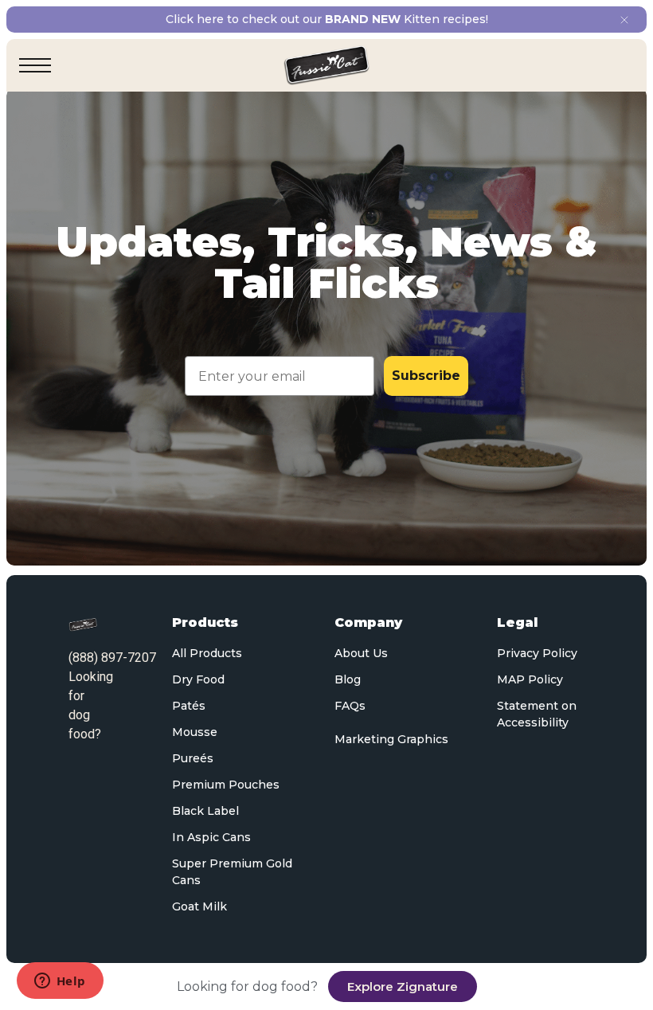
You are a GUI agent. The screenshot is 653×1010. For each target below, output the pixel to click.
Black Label (205, 811)
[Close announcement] (624, 19)
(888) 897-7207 (112, 657)
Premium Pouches (226, 784)
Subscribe (426, 375)
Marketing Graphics (391, 739)
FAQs (350, 706)
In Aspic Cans (211, 837)
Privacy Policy (537, 653)
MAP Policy (530, 679)
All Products (207, 653)
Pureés (192, 758)
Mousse (194, 732)
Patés (188, 706)
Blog (347, 679)
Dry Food (198, 679)
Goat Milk (199, 906)
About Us (361, 653)
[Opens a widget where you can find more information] (60, 982)
